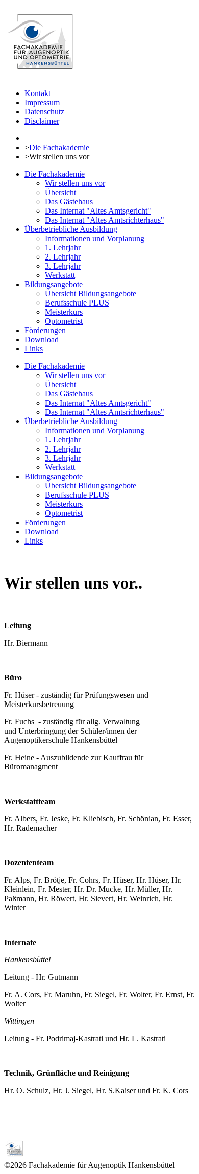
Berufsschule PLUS (77, 302)
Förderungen (45, 330)
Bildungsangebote (53, 284)
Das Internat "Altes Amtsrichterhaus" (104, 220)
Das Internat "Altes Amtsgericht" (98, 210)
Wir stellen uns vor (75, 183)
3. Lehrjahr (63, 266)
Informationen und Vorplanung (94, 238)
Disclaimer (41, 120)
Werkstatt (60, 275)
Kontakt (37, 93)
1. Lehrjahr (63, 247)
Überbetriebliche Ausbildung (70, 229)
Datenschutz (44, 111)
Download (41, 339)
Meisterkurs (64, 312)
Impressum (42, 102)
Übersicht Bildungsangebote (90, 293)
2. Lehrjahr (63, 256)
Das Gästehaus (69, 201)
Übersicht (60, 192)
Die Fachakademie (59, 147)
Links (33, 348)
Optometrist (64, 321)
